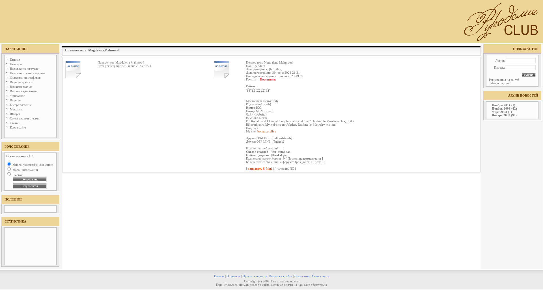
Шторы (15, 114)
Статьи (14, 123)
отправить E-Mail (260, 168)
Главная (15, 59)
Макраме (16, 109)
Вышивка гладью (21, 86)
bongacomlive (266, 131)
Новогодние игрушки (24, 68)
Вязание (15, 100)
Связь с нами (320, 276)
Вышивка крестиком (23, 91)
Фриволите (17, 95)
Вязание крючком (21, 82)
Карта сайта (18, 127)
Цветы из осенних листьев (27, 73)
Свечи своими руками (25, 118)
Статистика (302, 276)
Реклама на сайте (280, 276)
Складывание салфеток (25, 77)
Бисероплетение (21, 104)
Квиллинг (16, 64)
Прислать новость (255, 276)
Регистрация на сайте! (504, 79)
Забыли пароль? (499, 83)
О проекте (233, 276)
